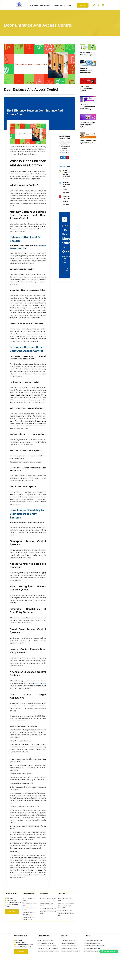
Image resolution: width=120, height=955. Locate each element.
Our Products (45, 5)
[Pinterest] (67, 157)
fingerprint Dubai (34, 315)
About (36, 5)
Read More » (66, 178)
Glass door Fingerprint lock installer (86, 89)
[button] (108, 951)
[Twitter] (64, 157)
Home (31, 5)
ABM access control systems (20, 191)
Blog (69, 5)
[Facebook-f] (61, 157)
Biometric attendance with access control (86, 71)
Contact (63, 5)
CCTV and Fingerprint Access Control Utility (87, 107)
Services (56, 5)
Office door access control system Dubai (87, 125)
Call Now (67, 269)
